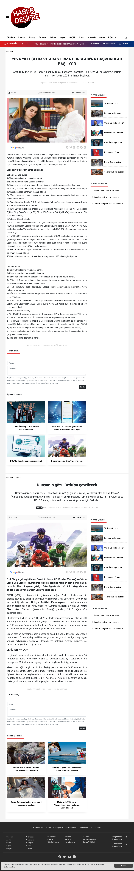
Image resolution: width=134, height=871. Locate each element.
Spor (81, 37)
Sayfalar (68, 839)
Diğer (110, 37)
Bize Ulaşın (97, 828)
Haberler (9, 52)
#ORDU (49, 689)
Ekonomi (43, 37)
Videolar (96, 43)
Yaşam (63, 37)
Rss (49, 828)
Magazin (92, 37)
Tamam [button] (123, 866)
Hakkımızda (72, 828)
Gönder (82, 387)
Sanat (102, 37)
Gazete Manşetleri (89, 839)
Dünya (53, 37)
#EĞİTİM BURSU (60, 345)
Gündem (11, 37)
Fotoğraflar (110, 43)
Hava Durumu (70, 842)
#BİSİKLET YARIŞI (33, 689)
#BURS (29, 345)
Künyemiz (59, 828)
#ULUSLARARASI (60, 689)
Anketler (50, 839)
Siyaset (21, 37)
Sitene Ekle (38, 828)
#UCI (43, 689)
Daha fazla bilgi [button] (9, 867)
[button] (24, 45)
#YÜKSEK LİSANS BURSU (43, 345)
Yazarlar (125, 43)
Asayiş (32, 37)
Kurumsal (84, 828)
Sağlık (72, 37)
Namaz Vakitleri (89, 842)
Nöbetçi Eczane (53, 842)
